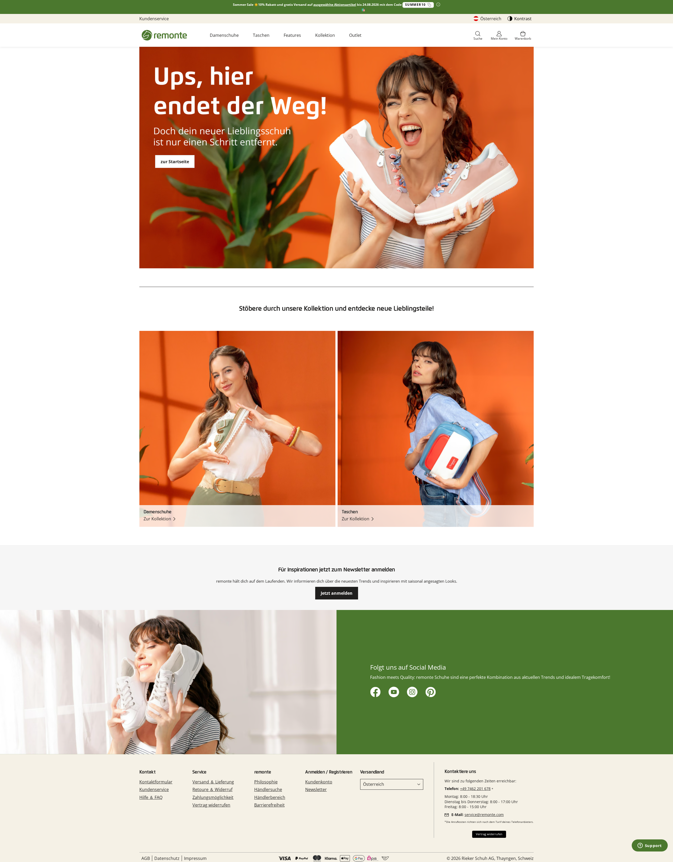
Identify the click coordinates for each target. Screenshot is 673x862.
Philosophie (266, 782)
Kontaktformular (155, 782)
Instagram (411, 691)
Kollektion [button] (325, 35)
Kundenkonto (318, 782)
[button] (477, 36)
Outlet (355, 35)
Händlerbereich (269, 797)
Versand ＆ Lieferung (213, 782)
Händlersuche (268, 789)
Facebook (374, 691)
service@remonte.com (484, 814)
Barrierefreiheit (269, 805)
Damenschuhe (224, 35)
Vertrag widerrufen (211, 805)
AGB (145, 858)
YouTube (393, 691)
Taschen (261, 35)
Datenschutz (167, 858)
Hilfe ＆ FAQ (150, 797)
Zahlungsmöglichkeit (212, 797)
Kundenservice (154, 19)
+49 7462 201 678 (475, 788)
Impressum (195, 858)
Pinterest (429, 691)
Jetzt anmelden (337, 593)
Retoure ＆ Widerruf (212, 789)
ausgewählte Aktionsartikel (334, 4)
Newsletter (316, 789)
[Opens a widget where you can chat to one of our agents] (649, 846)
